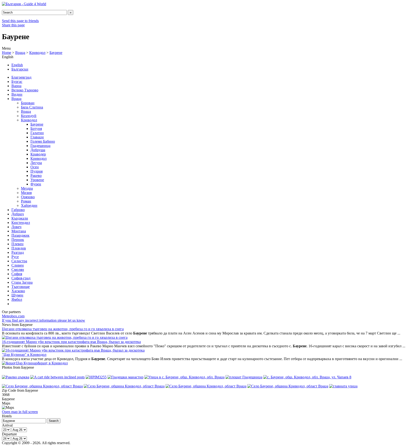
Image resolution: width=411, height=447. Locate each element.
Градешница (40, 146)
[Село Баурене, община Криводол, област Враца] (42, 386)
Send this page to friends (20, 21)
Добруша (37, 150)
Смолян (17, 270)
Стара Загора (22, 282)
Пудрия (36, 171)
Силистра (19, 261)
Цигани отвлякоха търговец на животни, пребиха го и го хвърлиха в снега (63, 329)
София (16, 274)
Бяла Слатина (32, 107)
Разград (17, 252)
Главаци (37, 137)
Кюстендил (20, 223)
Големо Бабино (42, 141)
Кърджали (19, 218)
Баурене (55, 53)
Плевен (17, 244)
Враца (20, 53)
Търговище (20, 287)
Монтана (18, 231)
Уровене (37, 180)
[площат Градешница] (243, 377)
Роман (26, 201)
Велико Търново (24, 90)
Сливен (17, 265)
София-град (20, 278)
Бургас (16, 82)
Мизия (26, 193)
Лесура (36, 163)
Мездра (27, 188)
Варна (16, 86)
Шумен (17, 295)
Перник (17, 240)
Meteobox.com (13, 316)
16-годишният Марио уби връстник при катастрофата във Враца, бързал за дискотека (71, 342)
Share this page (13, 25)
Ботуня (36, 129)
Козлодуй (28, 116)
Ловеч (16, 227)
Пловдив (18, 248)
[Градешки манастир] (125, 377)
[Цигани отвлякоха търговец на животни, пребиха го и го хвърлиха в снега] (64, 337)
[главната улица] (343, 386)
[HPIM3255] (96, 377)
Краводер (38, 154)
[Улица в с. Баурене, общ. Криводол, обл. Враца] (184, 377)
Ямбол (16, 299)
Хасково (18, 291)
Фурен (35, 184)
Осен (34, 167)
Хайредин (29, 205)
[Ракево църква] (15, 377)
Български (19, 69)
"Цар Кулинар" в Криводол (24, 355)
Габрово (18, 210)
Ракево (36, 176)
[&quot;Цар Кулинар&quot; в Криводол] (35, 363)
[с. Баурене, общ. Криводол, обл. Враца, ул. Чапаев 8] (307, 377)
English (17, 65)
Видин (16, 94)
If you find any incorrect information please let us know (43, 320)
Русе (15, 257)
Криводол (37, 53)
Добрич (17, 214)
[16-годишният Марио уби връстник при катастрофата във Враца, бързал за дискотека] (73, 350)
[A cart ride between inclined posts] (57, 377)
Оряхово (28, 197)
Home (6, 53)
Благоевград (21, 77)
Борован (27, 103)
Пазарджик (20, 235)
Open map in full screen (20, 412)
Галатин (37, 133)
